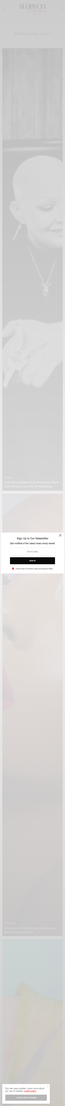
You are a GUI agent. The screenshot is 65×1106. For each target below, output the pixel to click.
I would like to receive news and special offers (34, 569)
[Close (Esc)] (60, 536)
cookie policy (30, 1090)
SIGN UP (32, 561)
